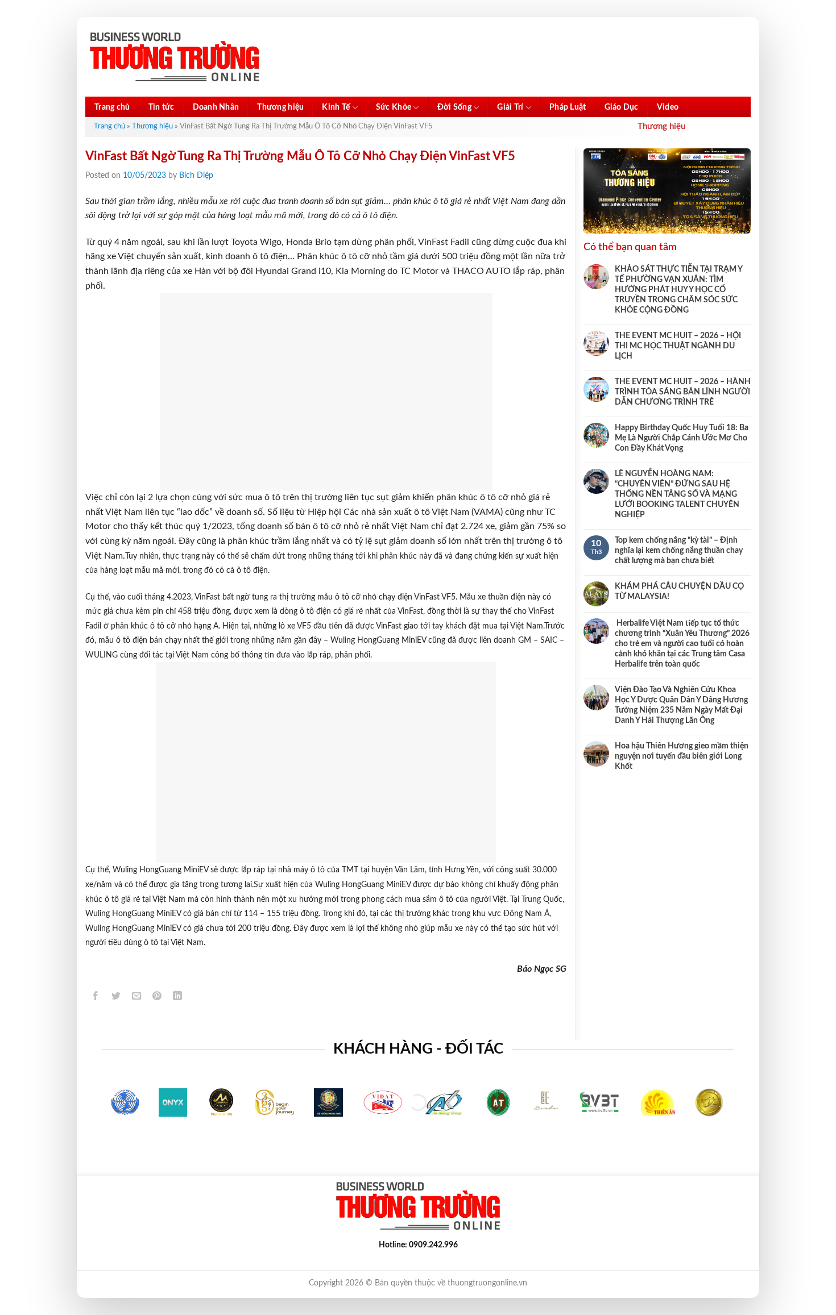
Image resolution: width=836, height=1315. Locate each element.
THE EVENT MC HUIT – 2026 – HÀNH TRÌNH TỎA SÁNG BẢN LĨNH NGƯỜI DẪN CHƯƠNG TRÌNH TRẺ (683, 392)
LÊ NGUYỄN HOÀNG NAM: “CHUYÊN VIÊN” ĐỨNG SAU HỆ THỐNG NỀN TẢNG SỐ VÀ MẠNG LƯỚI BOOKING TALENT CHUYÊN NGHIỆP (677, 494)
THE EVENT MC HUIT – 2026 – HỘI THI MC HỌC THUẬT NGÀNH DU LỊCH (678, 346)
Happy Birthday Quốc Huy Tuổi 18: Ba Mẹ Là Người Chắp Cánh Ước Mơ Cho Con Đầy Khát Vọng (681, 438)
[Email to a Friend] (136, 997)
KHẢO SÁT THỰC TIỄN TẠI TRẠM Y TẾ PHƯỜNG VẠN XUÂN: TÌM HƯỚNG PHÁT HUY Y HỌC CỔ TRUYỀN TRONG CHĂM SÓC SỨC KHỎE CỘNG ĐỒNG (678, 289)
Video (667, 107)
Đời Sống (454, 107)
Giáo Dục (622, 107)
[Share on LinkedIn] (177, 997)
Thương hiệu (280, 107)
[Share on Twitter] (116, 997)
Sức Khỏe (393, 107)
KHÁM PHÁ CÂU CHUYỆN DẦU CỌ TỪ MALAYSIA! (679, 591)
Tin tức (161, 107)
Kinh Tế (336, 107)
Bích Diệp (196, 176)
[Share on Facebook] (95, 997)
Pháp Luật (567, 107)
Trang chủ (112, 107)
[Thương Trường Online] (174, 57)
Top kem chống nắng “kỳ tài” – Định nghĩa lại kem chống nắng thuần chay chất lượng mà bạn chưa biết (679, 550)
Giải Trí (510, 107)
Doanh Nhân (216, 107)
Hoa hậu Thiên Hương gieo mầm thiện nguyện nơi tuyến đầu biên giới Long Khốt (681, 756)
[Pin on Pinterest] (157, 997)
